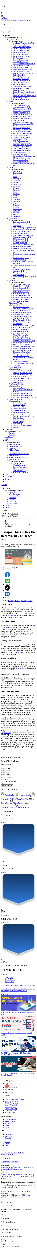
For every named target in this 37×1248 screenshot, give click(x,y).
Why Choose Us (14, 494)
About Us (12, 492)
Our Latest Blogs (10, 1119)
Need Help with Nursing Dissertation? (21, 323)
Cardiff (15, 182)
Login (8, 32)
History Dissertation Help (21, 354)
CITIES (11, 167)
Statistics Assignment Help (21, 137)
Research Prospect (19, 90)
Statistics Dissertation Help (22, 327)
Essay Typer (13, 448)
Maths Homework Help (21, 292)
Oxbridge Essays (18, 418)
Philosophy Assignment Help (22, 145)
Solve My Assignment (20, 62)
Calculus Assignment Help (21, 150)
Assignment (13, 39)
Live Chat (10, 1092)
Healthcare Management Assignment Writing (21, 259)
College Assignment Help (21, 49)
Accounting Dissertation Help (22, 342)
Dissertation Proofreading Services (24, 397)
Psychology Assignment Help (22, 131)
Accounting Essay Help (21, 412)
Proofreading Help (11, 1107)
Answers (12, 435)
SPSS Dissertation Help (21, 356)
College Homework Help (21, 284)
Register (4, 32)
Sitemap (3, 1178)
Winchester (16, 211)
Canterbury (16, 190)
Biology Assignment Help (21, 158)
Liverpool (16, 194)
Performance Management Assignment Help (21, 270)
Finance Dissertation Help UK (23, 310)
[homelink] (6, 521)
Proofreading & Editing (16, 384)
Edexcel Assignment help (21, 111)
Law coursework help (20, 376)
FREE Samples (10, 1121)
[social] (6, 1167)
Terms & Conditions (7, 1175)
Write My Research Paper (21, 81)
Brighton (16, 214)
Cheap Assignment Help (21, 82)
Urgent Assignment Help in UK (23, 67)
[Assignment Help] (18, 11)
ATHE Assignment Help (21, 105)
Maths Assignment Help (21, 148)
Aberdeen (16, 212)
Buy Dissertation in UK (21, 307)
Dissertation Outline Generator (19, 454)
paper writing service (20, 98)
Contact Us (12, 501)
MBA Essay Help (19, 410)
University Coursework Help (22, 375)
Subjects (11, 101)
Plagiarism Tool (9, 795)
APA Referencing (19, 463)
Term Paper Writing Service (22, 86)
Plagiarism (10, 1081)
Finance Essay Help (19, 403)
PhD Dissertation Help (20, 337)
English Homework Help (21, 286)
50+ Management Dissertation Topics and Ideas (23, 364)
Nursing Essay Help (19, 408)
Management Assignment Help (23, 235)
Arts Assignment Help (20, 139)
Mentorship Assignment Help (22, 122)
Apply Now (5, 822)
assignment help (6, 733)
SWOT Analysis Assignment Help (24, 64)
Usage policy (29, 1176)
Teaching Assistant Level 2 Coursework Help (22, 379)
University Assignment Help (22, 69)
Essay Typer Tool (23, 799)
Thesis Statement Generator (18, 457)
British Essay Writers (20, 420)
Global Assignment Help (21, 77)
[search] (2, 14)
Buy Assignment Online (21, 45)
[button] (2, 754)
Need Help (4, 1149)
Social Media (5, 1165)
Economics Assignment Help (22, 154)
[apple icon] (5, 1162)
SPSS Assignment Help (20, 162)
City (2, 1131)
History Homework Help (21, 299)
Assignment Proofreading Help (23, 395)
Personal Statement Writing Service (24, 96)
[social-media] (7, 584)
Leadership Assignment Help (22, 233)
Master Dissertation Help (21, 335)
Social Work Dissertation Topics (23, 326)
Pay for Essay (17, 424)
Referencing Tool (14, 459)
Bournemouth (17, 173)
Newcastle (16, 216)
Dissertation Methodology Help (23, 346)
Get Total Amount (7, 785)
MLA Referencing (19, 465)
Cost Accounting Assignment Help (24, 228)
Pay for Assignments (20, 58)
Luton (15, 197)
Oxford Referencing (19, 471)
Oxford (15, 203)
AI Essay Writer (14, 450)
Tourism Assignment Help (21, 143)
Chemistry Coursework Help (22, 373)
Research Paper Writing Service (23, 92)
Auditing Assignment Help (22, 107)
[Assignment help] (18, 30)
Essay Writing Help (15, 399)
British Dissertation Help (21, 344)
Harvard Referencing (20, 467)
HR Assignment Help (20, 243)
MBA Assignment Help (20, 239)
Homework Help (10, 1112)
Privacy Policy (19, 1176)
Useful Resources (6, 1116)
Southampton (17, 209)
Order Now (4, 19)
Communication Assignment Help (24, 156)
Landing (7, 507)
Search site (5, 513)
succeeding (11, 615)
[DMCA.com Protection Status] (11, 1197)
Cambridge (16, 180)
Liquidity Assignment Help (22, 118)
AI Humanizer (13, 456)
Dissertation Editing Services (22, 393)
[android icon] (13, 1162)
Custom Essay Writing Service (23, 425)
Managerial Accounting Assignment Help (20, 274)
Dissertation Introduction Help (23, 350)
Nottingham (17, 201)
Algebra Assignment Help (21, 152)
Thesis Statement (19, 803)
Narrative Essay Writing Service (23, 416)
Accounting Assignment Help (22, 246)
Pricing (7, 505)
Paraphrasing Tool (15, 444)
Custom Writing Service (21, 65)
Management (13, 218)
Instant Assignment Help (21, 79)
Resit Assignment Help (20, 60)
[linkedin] (7, 597)
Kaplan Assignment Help (21, 56)
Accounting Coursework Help (23, 371)
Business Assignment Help (22, 222)
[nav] (4, 485)
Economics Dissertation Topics (23, 309)
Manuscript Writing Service (22, 94)
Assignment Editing (19, 388)
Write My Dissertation (20, 329)
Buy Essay (16, 427)
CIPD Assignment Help (21, 71)
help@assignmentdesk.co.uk (21, 20)
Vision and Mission (15, 496)
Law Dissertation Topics (21, 314)
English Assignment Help (21, 113)
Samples (11, 433)
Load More (4, 1077)
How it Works (13, 503)
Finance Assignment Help (21, 231)
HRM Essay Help (19, 405)
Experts (7, 1125)
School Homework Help (21, 293)
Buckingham (17, 179)
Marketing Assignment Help (22, 237)
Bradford (16, 175)
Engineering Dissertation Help (23, 348)
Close (15, 516)
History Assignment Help (21, 116)
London (15, 196)
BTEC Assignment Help (21, 99)
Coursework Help (15, 367)
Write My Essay (18, 414)
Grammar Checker (15, 452)
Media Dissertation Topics (21, 320)
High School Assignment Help (23, 54)
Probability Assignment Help (22, 130)
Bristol (15, 177)
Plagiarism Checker (15, 446)
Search (7, 516)
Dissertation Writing (15, 303)
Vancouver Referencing (20, 473)
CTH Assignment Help (20, 141)
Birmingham (17, 171)
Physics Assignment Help (21, 128)
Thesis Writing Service (20, 361)
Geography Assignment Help (22, 114)
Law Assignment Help (20, 160)
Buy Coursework (18, 382)
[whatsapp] (29, 601)
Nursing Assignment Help (21, 126)
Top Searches (5, 1096)
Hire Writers (9, 437)
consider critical (21, 668)
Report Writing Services (21, 88)
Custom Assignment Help (21, 50)
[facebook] (7, 578)
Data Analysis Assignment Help (23, 244)
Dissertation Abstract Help (21, 352)
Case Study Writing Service (22, 47)
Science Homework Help (21, 295)
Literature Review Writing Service (24, 341)
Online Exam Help (19, 75)
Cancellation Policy (7, 1176)
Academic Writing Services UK (23, 43)
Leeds (15, 192)
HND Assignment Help (20, 241)
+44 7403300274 (6, 20)
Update (4, 1244)
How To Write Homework (21, 290)
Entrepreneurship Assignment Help (24, 229)
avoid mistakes (20, 652)
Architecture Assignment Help (23, 133)
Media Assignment (19, 120)
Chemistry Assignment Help (22, 109)
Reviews (12, 500)
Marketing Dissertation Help (22, 316)
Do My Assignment (19, 52)
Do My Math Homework (21, 301)
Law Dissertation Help (20, 333)
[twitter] (7, 590)
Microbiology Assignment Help (23, 124)
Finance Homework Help (21, 288)
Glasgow (16, 188)
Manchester (17, 199)
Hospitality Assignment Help (22, 248)
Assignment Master (19, 84)
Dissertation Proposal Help (22, 339)
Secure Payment (6, 1171)
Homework (12, 280)
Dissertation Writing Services (14, 1099)
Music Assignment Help (21, 135)
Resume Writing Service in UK (23, 73)
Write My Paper (18, 422)
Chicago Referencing (20, 469)
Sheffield (16, 207)
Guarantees (12, 498)
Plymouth (16, 205)
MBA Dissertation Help (21, 318)
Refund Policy (28, 1175)
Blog (6, 439)
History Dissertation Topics (22, 312)
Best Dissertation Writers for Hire (24, 331)
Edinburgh (16, 186)
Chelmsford (17, 184)
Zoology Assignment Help (21, 147)
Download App (6, 1158)
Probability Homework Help (22, 297)
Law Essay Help (18, 407)
